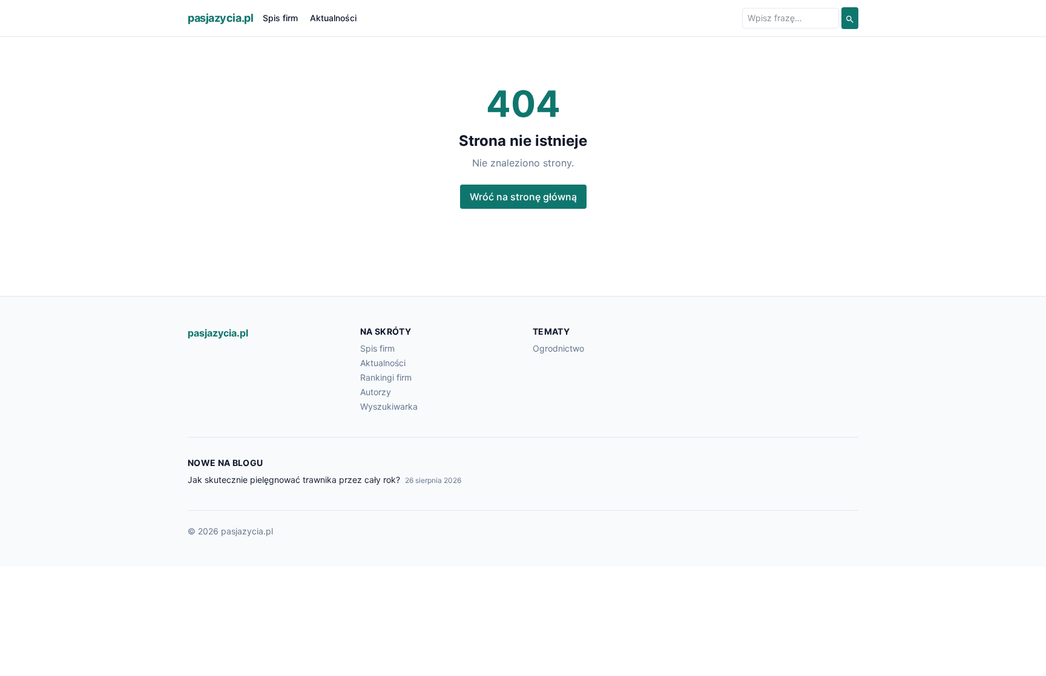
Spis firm (280, 18)
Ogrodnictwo (558, 348)
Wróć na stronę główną (523, 197)
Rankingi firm (386, 377)
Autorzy (375, 392)
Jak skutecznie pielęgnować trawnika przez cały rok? (294, 479)
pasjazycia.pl (220, 17)
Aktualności (333, 18)
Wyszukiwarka (389, 406)
